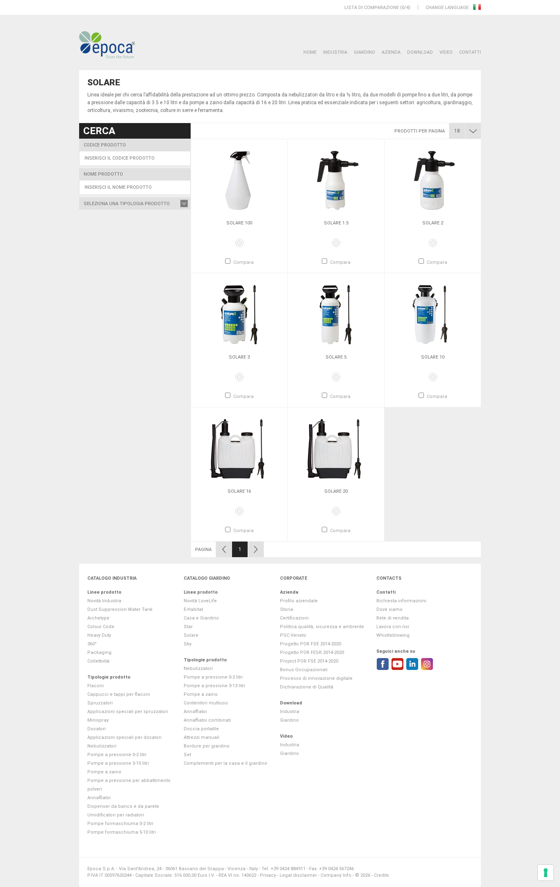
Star (188, 626)
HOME (309, 52)
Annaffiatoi (99, 797)
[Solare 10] (433, 314)
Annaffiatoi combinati (207, 720)
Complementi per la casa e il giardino (225, 763)
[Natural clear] (239, 243)
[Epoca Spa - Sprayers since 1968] (107, 45)
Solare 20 (336, 491)
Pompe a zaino (104, 772)
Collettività (98, 661)
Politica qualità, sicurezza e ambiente (322, 626)
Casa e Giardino (201, 618)
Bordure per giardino (207, 746)
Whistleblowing (393, 635)
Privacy (268, 875)
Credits (381, 875)
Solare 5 (336, 357)
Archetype (98, 618)
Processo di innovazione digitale (316, 678)
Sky (187, 644)
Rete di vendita (392, 618)
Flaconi (95, 685)
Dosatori (96, 729)
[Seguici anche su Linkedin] (412, 664)
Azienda (391, 52)
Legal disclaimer (298, 875)
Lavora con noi (392, 626)
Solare (191, 635)
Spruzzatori (100, 703)
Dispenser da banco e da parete (123, 806)
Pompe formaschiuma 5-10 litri (121, 832)
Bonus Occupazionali (304, 669)
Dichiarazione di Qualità (306, 687)
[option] (239, 206)
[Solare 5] (336, 314)
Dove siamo (389, 609)
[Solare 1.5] (336, 180)
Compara (243, 262)
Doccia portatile (201, 729)
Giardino (364, 52)
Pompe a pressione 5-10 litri (118, 763)
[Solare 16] (239, 448)
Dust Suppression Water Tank (120, 609)
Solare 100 (239, 223)
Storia (286, 609)
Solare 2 (432, 223)
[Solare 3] (239, 314)
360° (92, 644)
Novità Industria (104, 601)
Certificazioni (294, 618)
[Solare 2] (433, 180)
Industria (335, 52)
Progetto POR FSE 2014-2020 (310, 644)
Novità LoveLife (200, 601)
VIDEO (446, 52)
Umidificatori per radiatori (115, 815)
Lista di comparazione (371, 7)
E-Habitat (193, 609)
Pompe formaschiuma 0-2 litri (120, 823)
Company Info (336, 875)
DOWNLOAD (420, 52)
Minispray (98, 720)
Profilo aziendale (299, 601)
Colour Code (100, 626)
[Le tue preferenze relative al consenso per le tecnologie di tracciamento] (545, 872)
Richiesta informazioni (401, 601)
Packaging (99, 652)
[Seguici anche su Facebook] (382, 664)
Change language (448, 7)
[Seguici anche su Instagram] (427, 664)
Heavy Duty (99, 635)
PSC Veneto (293, 635)
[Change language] (477, 7)
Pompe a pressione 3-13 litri (214, 685)
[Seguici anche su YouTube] (397, 664)
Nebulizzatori (101, 746)
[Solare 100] (239, 180)
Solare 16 (239, 491)
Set (187, 754)
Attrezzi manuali (201, 737)
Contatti (470, 52)
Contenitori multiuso (206, 703)
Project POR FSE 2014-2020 (309, 661)
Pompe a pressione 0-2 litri (116, 754)
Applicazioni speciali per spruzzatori (127, 711)
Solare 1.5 (336, 223)
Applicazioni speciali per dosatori (124, 737)
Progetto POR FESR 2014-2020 (312, 652)
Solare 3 (239, 357)
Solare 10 (432, 357)
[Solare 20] (336, 448)
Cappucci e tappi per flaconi (118, 694)
